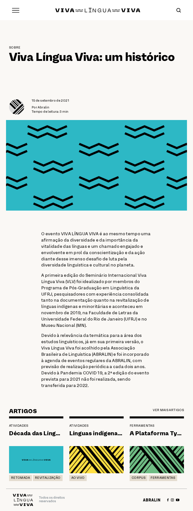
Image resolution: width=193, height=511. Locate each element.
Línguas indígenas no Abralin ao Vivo (122, 434)
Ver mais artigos (168, 410)
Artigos (23, 411)
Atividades (18, 425)
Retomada (20, 478)
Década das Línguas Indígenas (52, 434)
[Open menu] (15, 10)
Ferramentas (142, 425)
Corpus (139, 478)
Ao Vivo (78, 478)
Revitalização (48, 478)
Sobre (15, 47)
